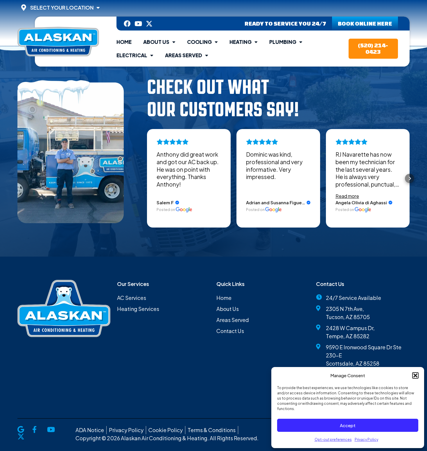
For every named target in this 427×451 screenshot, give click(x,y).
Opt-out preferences (333, 439)
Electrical (131, 55)
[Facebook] (127, 23)
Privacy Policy (366, 439)
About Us (156, 42)
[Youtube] (138, 23)
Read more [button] (347, 196)
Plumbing (282, 42)
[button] (415, 375)
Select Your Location (62, 7)
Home (124, 42)
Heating (240, 42)
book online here (365, 23)
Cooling (199, 42)
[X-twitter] (149, 23)
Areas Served (183, 55)
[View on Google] (184, 209)
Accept (348, 425)
